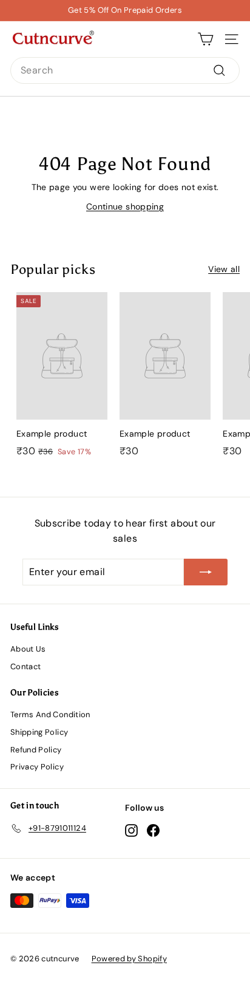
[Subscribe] (206, 572)
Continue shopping (125, 206)
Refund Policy (36, 750)
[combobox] (125, 70)
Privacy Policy (37, 767)
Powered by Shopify (129, 958)
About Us (28, 649)
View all (224, 269)
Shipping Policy (39, 732)
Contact (25, 666)
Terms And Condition (50, 714)
